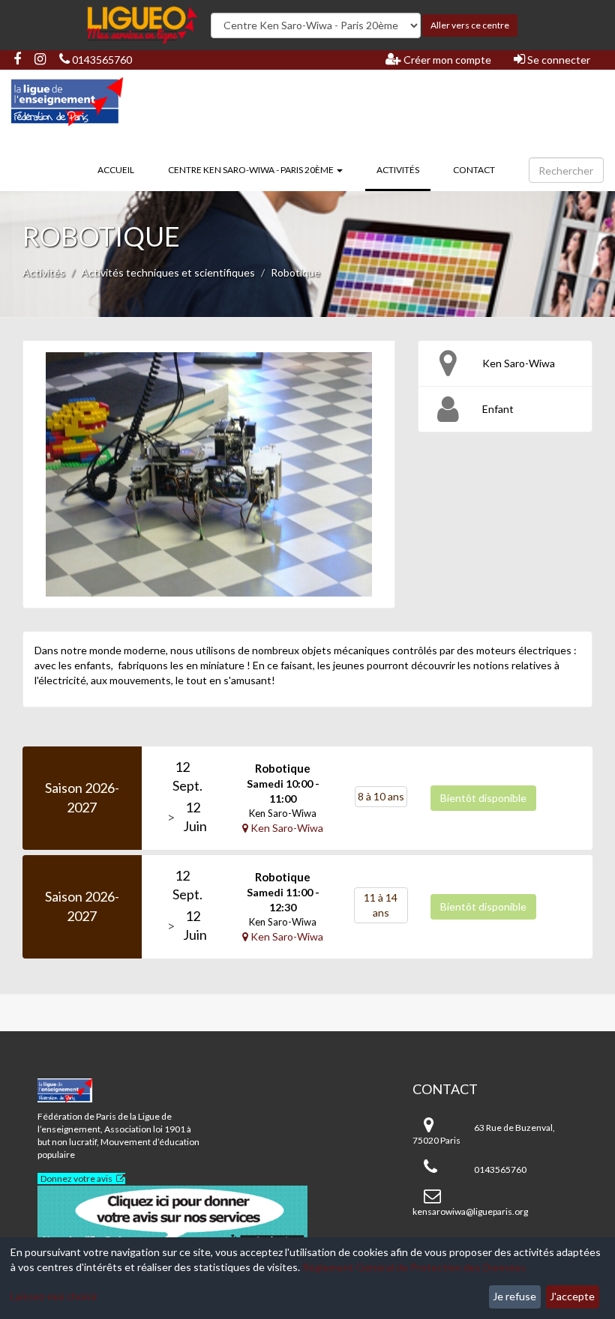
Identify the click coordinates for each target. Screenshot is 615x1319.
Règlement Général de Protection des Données (414, 1267)
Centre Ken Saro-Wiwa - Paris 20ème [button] (251, 169)
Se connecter (557, 59)
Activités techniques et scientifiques (168, 272)
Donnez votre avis (76, 1178)
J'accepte (572, 1296)
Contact (474, 169)
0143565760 (101, 59)
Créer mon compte (446, 59)
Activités (403, 169)
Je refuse (514, 1296)
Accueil (116, 169)
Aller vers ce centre (469, 25)
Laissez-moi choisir (54, 1296)
